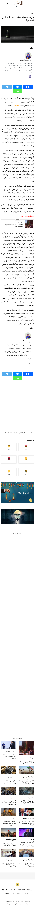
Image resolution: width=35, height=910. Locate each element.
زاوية (32, 14)
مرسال (20, 222)
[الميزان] (17, 4)
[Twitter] (7, 87)
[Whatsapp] (17, 91)
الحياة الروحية (9, 432)
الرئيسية (30, 890)
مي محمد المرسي (25, 60)
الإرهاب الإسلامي (22, 432)
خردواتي (6, 894)
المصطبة (13, 777)
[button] (17, 516)
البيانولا (4, 890)
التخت (26, 894)
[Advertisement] (17, 656)
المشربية (13, 752)
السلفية (4, 432)
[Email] (30, 76)
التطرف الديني (15, 432)
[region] (17, 516)
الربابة (14, 839)
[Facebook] (28, 87)
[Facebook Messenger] (17, 87)
